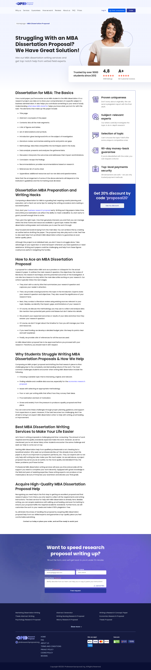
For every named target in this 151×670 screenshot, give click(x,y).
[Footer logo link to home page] (25, 638)
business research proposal (39, 210)
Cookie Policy (47, 653)
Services (26, 10)
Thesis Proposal (105, 620)
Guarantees (35, 10)
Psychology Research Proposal (27, 620)
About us (66, 10)
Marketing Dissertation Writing (27, 612)
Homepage (21, 23)
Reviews (58, 10)
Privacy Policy (47, 649)
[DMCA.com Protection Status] (117, 643)
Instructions (53, 578)
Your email (52, 570)
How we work (48, 10)
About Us (45, 643)
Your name (80, 569)
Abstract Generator (64, 612)
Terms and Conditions (51, 646)
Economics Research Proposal (111, 616)
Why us (18, 10)
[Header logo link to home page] (24, 3)
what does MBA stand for (38, 106)
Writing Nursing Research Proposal (70, 616)
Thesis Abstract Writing (24, 616)
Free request (75, 590)
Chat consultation (117, 10)
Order (131, 10)
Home (43, 637)
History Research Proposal (67, 620)
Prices (79, 10)
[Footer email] (28, 642)
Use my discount (112, 205)
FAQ (73, 10)
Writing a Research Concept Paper (113, 612)
